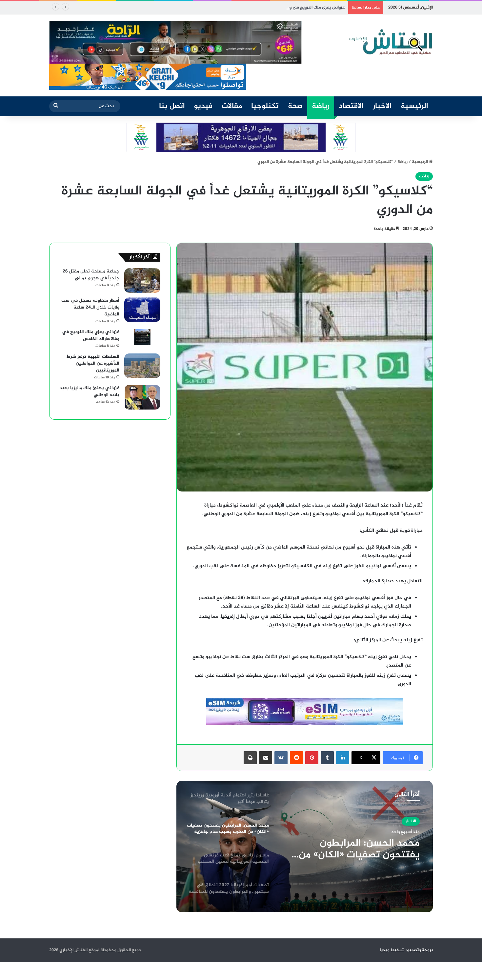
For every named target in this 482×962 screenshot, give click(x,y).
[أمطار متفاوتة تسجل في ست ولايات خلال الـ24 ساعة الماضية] (142, 309)
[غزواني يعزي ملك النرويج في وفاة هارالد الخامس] (142, 337)
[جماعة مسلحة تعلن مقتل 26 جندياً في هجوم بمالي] (142, 280)
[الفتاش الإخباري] (390, 42)
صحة (295, 106)
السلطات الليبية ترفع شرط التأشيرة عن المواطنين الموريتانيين (93, 363)
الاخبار (382, 106)
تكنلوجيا (265, 106)
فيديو (203, 106)
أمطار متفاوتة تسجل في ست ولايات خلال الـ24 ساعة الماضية (90, 307)
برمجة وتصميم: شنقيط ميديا (406, 950)
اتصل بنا (172, 106)
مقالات (232, 106)
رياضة (321, 106)
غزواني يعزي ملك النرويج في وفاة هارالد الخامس (301, 7)
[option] (304, 846)
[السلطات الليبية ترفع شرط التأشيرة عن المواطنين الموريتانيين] (142, 365)
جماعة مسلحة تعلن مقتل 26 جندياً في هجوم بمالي (91, 275)
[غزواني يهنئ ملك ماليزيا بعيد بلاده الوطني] (142, 397)
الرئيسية (414, 106)
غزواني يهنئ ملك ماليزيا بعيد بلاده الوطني (89, 391)
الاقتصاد (351, 106)
